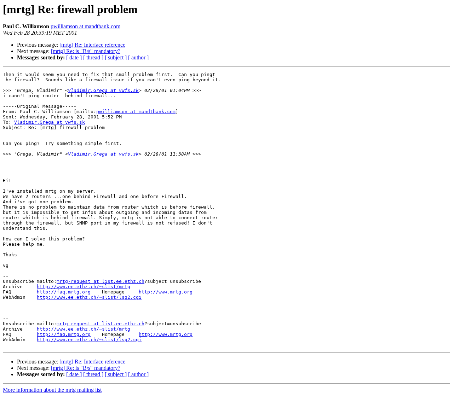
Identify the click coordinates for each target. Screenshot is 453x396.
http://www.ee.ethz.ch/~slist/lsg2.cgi (89, 297)
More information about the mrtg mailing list (52, 390)
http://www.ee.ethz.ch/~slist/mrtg (83, 286)
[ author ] (138, 57)
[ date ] (74, 57)
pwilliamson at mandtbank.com (85, 26)
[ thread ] (93, 57)
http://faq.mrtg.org (64, 292)
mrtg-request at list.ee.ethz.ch (100, 281)
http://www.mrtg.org (166, 292)
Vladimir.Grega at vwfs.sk (103, 90)
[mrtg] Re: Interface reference (92, 45)
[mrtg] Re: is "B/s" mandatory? (85, 51)
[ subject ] (116, 57)
